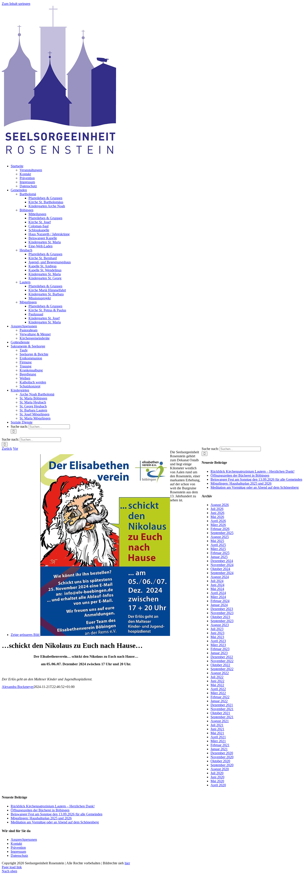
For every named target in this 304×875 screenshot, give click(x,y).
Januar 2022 (219, 701)
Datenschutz (19, 855)
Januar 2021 (219, 749)
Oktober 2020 (220, 761)
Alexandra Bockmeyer (18, 687)
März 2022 (218, 693)
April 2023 (218, 641)
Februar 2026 (220, 529)
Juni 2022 (217, 681)
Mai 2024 (217, 589)
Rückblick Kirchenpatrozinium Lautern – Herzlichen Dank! (252, 471)
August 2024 (220, 577)
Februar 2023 (220, 649)
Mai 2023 (217, 637)
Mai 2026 (217, 517)
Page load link (12, 867)
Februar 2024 (220, 601)
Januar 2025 (219, 557)
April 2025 (218, 545)
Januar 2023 (219, 653)
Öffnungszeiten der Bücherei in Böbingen (240, 475)
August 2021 (220, 721)
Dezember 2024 (222, 561)
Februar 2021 (220, 745)
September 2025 (222, 533)
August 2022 (220, 673)
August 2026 (220, 505)
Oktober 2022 (220, 665)
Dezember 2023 (222, 609)
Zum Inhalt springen (16, 4)
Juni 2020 (217, 777)
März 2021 (218, 741)
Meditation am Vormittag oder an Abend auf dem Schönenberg (255, 487)
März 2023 (218, 645)
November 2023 (222, 613)
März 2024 (218, 597)
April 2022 (218, 689)
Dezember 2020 (222, 753)
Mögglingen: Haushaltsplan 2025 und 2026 (241, 483)
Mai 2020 (217, 781)
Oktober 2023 (220, 617)
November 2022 (222, 661)
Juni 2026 (217, 513)
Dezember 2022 (222, 657)
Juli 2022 (217, 677)
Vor (15, 448)
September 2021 (222, 717)
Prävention (18, 847)
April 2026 (218, 521)
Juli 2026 (217, 509)
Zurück (7, 448)
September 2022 (222, 669)
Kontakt (16, 843)
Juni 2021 (217, 729)
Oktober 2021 (220, 713)
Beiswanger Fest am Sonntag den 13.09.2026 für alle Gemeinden (256, 479)
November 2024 (222, 565)
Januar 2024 (219, 605)
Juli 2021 (217, 725)
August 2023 (220, 625)
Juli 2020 (217, 773)
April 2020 (218, 785)
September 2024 (222, 573)
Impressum (18, 851)
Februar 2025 (220, 553)
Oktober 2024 (220, 569)
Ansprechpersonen (24, 839)
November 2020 (222, 757)
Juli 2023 (217, 629)
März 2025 (218, 549)
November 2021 (222, 709)
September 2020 (222, 765)
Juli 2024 (217, 581)
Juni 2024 (217, 585)
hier (127, 863)
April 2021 (218, 737)
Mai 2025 (217, 541)
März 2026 (218, 525)
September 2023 (222, 621)
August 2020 (220, 769)
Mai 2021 (217, 733)
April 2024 (218, 593)
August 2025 (220, 537)
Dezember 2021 (222, 705)
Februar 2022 (220, 697)
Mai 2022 (217, 685)
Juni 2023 (217, 633)
